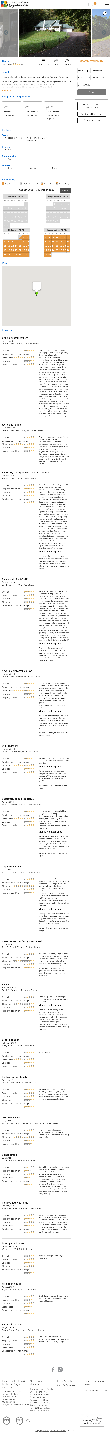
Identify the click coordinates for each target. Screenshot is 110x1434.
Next (104, 32)
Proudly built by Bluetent (54, 1430)
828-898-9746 (8, 1402)
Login (38, 1430)
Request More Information (93, 106)
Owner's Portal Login (67, 1385)
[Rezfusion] (28, 1420)
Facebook (53, 1369)
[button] (36, 294)
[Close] (37, 285)
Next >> (66, 190)
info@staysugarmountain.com (16, 1404)
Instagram (60, 1369)
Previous (6, 32)
